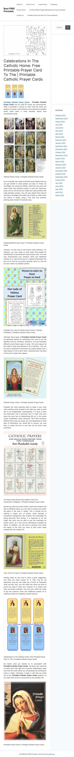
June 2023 (59, 128)
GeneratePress (50, 754)
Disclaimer (54, 4)
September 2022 (61, 155)
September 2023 (61, 118)
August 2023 (60, 121)
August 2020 (60, 158)
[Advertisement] (62, 70)
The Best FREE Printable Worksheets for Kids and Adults (47, 10)
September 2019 (61, 177)
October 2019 (60, 174)
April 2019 (59, 192)
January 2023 (60, 143)
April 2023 (59, 134)
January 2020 (60, 168)
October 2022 (60, 152)
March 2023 (59, 137)
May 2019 (59, 189)
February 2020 (60, 165)
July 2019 (58, 183)
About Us (19, 4)
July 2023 (59, 125)
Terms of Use (30, 4)
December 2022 (61, 146)
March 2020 (59, 161)
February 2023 (60, 140)
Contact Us (20, 15)
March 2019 (59, 195)
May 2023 (59, 131)
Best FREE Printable (9, 10)
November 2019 (61, 171)
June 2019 (59, 186)
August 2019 (60, 180)
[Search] (67, 27)
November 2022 (61, 149)
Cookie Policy (42, 4)
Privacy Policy (21, 10)
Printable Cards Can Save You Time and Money (42, 15)
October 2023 (60, 115)
